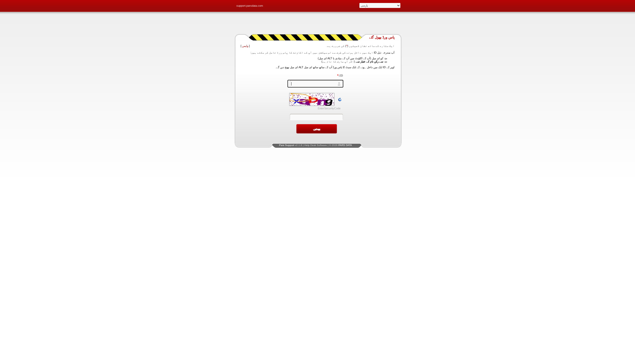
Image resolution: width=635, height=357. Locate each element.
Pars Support (286, 145)
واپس (245, 45)
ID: (340, 75)
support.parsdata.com (249, 5)
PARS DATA (345, 145)
